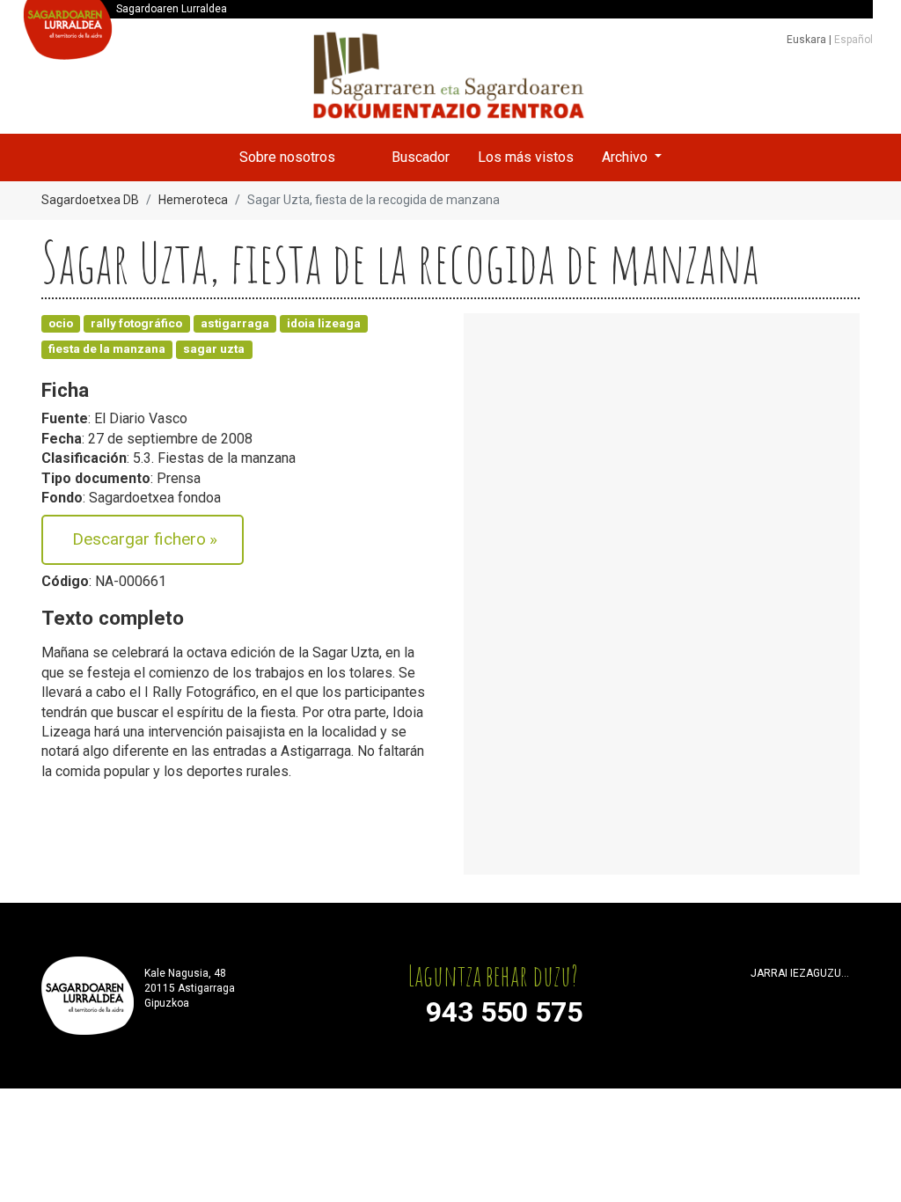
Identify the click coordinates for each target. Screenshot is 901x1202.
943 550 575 (504, 1012)
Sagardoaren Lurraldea (171, 9)
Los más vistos (526, 157)
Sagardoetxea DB (90, 200)
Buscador (421, 157)
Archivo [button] (626, 157)
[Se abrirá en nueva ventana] (758, 995)
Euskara (808, 39)
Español (853, 39)
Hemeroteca (193, 200)
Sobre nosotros (287, 157)
